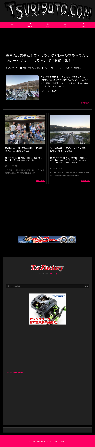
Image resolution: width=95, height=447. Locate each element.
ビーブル (68, 160)
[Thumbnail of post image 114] (70, 129)
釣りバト (37, 158)
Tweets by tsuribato (14, 373)
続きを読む (85, 103)
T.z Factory (53, 273)
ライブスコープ (66, 68)
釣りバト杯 (30, 160)
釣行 (38, 68)
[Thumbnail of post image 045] (25, 129)
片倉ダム (31, 68)
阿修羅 (74, 162)
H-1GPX (60, 160)
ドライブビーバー (51, 68)
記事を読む (40, 180)
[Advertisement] (47, 210)
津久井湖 (74, 158)
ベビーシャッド (79, 160)
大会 (24, 68)
